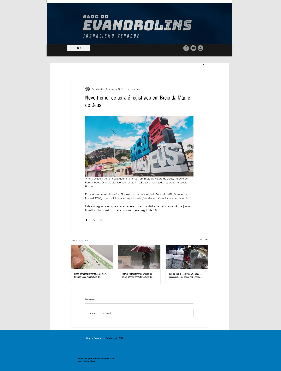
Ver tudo (204, 239)
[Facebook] (186, 48)
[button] (204, 64)
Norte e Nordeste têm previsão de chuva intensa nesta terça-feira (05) (137, 275)
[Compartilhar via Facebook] (86, 220)
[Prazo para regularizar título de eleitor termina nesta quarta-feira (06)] (92, 257)
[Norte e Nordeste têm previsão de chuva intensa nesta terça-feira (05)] (139, 257)
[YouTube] (193, 48)
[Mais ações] (191, 89)
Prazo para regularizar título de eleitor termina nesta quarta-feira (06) (90, 275)
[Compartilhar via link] (108, 220)
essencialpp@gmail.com (86, 361)
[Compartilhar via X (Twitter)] (93, 220)
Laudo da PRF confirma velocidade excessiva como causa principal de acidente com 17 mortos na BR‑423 (185, 275)
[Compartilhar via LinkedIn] (101, 220)
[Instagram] (200, 48)
